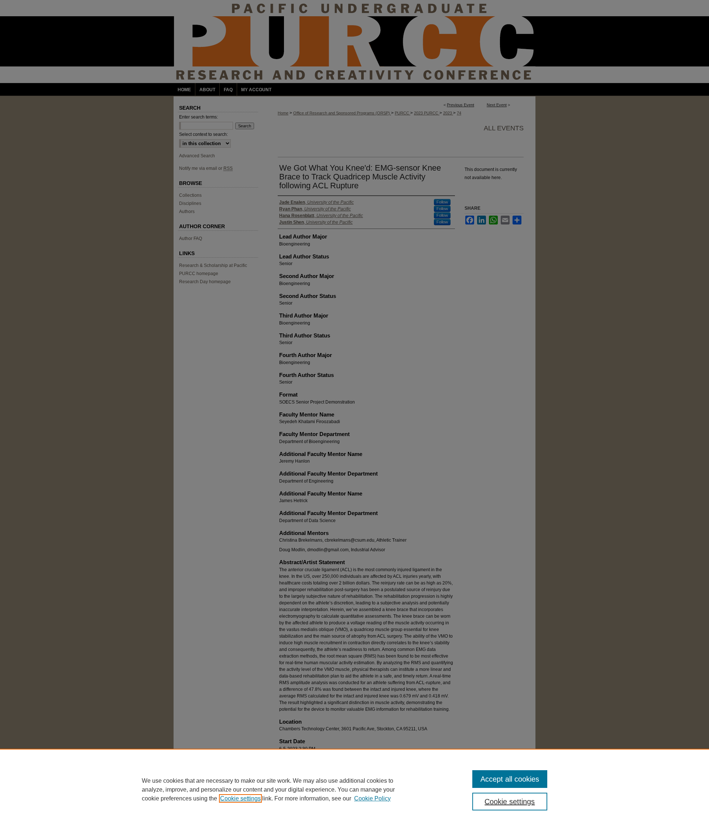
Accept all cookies (509, 779)
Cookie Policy (372, 798)
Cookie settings (240, 798)
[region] (354, 789)
